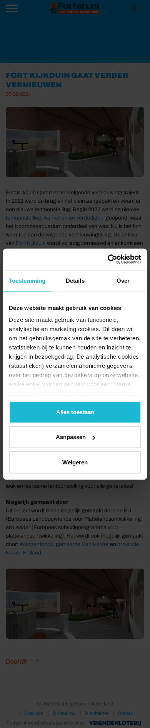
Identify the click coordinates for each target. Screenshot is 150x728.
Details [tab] (75, 280)
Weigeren (75, 462)
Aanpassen (71, 437)
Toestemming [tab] (27, 280)
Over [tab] (123, 280)
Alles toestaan (75, 411)
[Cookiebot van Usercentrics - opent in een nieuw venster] (108, 259)
